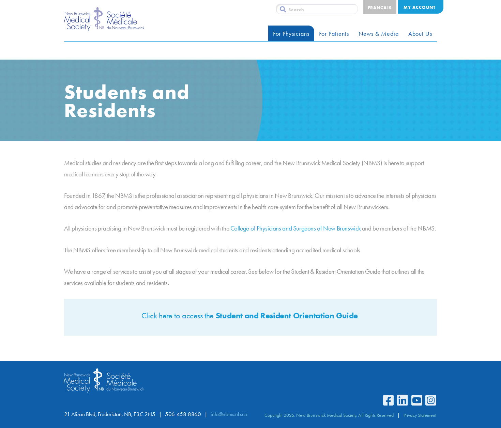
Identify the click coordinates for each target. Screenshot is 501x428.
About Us (420, 33)
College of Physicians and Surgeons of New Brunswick (295, 228)
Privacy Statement (420, 415)
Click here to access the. (250, 315)
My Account (420, 7)
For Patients (334, 33)
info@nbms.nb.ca (229, 414)
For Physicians (291, 33)
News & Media (379, 33)
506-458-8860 (183, 414)
